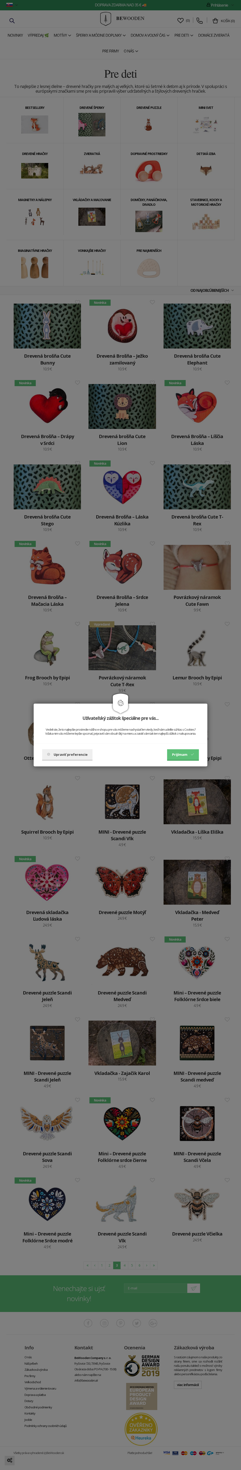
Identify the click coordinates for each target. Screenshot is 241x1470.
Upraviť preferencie (71, 754)
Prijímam (179, 754)
